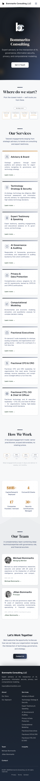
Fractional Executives (29, 731)
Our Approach (7, 700)
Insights (25, 747)
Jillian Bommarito (8, 754)
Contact (5, 760)
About (4, 692)
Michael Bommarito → (13, 581)
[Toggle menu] (36, 3)
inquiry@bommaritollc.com (11, 686)
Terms (20, 775)
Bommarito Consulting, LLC (18, 3)
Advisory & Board (28, 696)
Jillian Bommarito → (12, 615)
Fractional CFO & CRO (29, 734)
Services (25, 692)
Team (4, 747)
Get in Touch (20, 65)
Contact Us (20, 656)
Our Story (5, 696)
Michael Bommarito (9, 751)
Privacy (13, 775)
